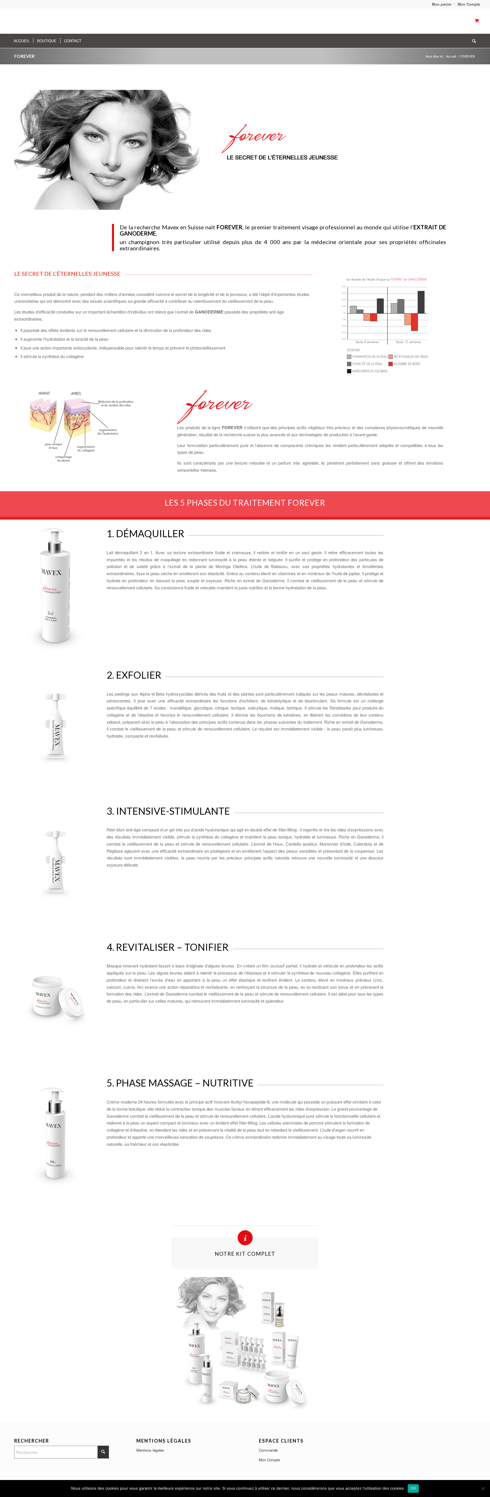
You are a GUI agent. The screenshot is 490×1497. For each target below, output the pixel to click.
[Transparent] (64, 21)
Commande (268, 1450)
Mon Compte (269, 1459)
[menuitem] (442, 4)
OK (413, 1488)
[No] (483, 1488)
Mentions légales (150, 1450)
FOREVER (24, 56)
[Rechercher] (472, 41)
